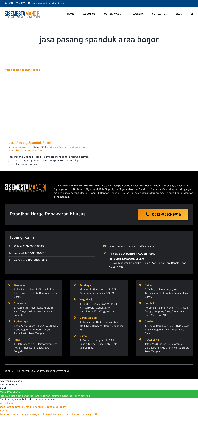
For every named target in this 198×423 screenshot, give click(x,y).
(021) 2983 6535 (33, 246)
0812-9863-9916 (35, 253)
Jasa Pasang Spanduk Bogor (29, 150)
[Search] (192, 14)
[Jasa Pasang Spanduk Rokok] (50, 102)
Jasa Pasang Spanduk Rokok (30, 143)
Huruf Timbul (153, 185)
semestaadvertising (21, 147)
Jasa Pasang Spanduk (57, 147)
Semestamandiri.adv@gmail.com (135, 246)
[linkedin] (192, 3)
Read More (14, 171)
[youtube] (187, 3)
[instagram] (182, 3)
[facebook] (177, 3)
